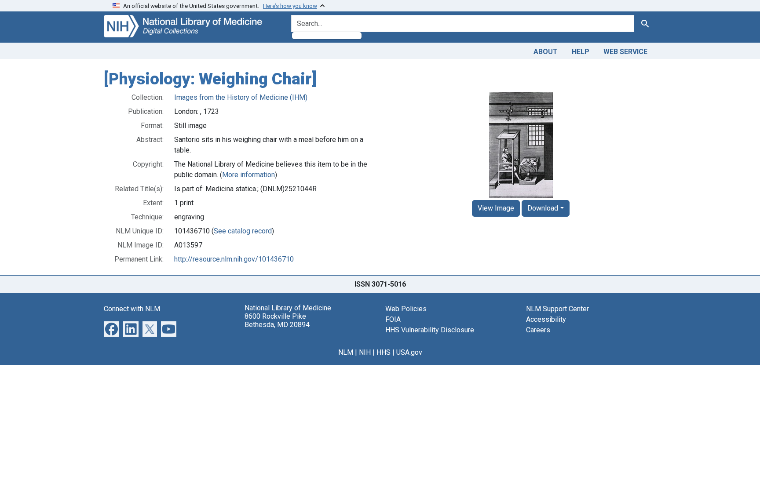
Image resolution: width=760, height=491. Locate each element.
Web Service (625, 51)
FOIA (393, 319)
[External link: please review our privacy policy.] (111, 328)
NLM (345, 352)
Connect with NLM (132, 309)
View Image (496, 208)
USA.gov (409, 352)
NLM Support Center (557, 309)
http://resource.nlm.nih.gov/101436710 (234, 259)
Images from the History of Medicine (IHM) (240, 97)
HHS (383, 352)
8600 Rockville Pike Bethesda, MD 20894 (277, 320)
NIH (365, 352)
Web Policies (406, 309)
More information (248, 175)
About (545, 51)
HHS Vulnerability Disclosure (429, 330)
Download (542, 208)
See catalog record (243, 231)
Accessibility (546, 319)
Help (580, 51)
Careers (538, 330)
